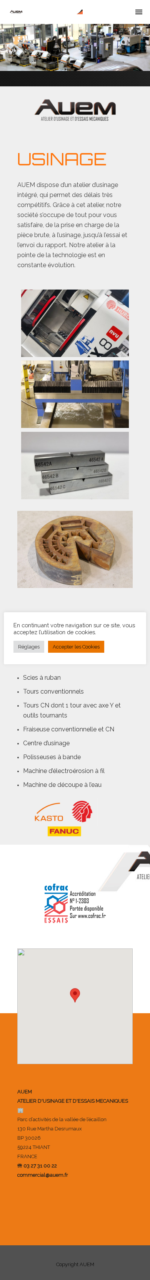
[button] (75, 999)
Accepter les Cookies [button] (76, 647)
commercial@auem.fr (42, 1175)
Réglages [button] (29, 647)
